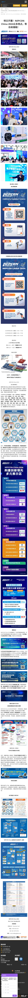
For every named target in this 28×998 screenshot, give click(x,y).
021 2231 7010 (6, 952)
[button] (16, 5)
